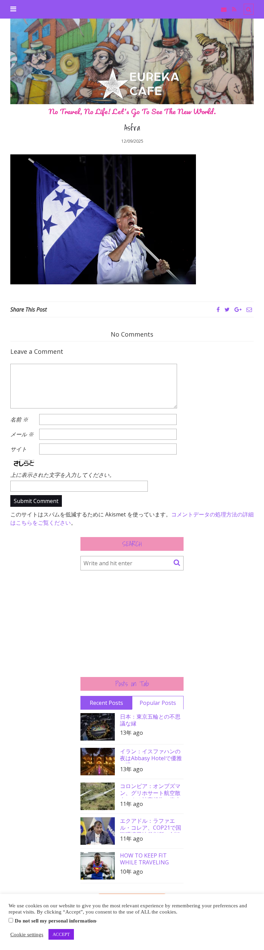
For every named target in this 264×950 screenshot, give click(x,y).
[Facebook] (218, 309)
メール (22, 434)
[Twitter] (227, 309)
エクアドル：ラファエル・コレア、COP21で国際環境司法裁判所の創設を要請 (150, 825)
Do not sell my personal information (55, 921)
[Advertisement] (132, 624)
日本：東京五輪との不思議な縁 (150, 720)
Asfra (132, 127)
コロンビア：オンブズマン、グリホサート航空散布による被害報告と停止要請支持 (150, 790)
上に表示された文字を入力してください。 (62, 475)
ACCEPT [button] (61, 934)
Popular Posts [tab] (158, 703)
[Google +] (238, 309)
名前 (19, 419)
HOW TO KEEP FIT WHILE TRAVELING (144, 859)
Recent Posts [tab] (106, 703)
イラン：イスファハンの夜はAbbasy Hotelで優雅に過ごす (151, 755)
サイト (18, 449)
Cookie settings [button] (26, 934)
